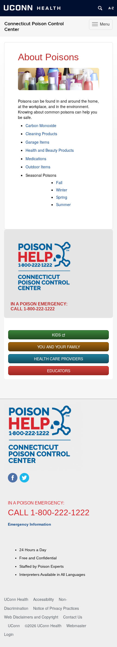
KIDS (56, 334)
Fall (59, 182)
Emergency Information (29, 524)
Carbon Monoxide (41, 125)
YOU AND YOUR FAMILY (58, 346)
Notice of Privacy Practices (56, 608)
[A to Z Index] (111, 8)
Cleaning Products (41, 133)
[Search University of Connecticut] (100, 8)
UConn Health (16, 599)
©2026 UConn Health (43, 625)
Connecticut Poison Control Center (34, 26)
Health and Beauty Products (50, 150)
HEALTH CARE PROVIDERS (58, 358)
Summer (63, 204)
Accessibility (43, 599)
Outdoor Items (38, 166)
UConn (14, 625)
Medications (36, 158)
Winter (61, 189)
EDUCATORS (58, 370)
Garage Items (37, 142)
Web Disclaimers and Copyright (31, 617)
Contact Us (72, 617)
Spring (61, 197)
